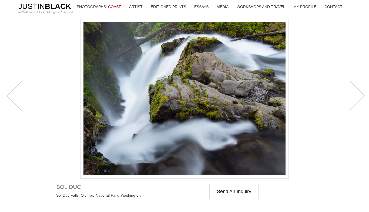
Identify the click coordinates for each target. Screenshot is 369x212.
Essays (201, 7)
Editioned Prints (168, 7)
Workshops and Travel (261, 7)
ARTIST (136, 7)
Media (223, 7)
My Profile (304, 7)
